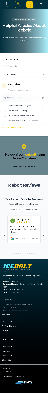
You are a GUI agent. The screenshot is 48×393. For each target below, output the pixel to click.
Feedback (6, 351)
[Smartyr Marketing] (24, 383)
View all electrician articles (13, 128)
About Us (6, 360)
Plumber (6, 331)
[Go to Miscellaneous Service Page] (43, 98)
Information (7, 346)
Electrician (7, 321)
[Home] (3, 59)
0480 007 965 (17, 281)
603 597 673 (14, 292)
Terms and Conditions (9, 368)
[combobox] (24, 66)
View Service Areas (22, 166)
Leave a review (31, 209)
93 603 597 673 (16, 290)
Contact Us (7, 356)
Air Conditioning (9, 326)
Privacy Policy (6, 371)
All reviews (15, 209)
